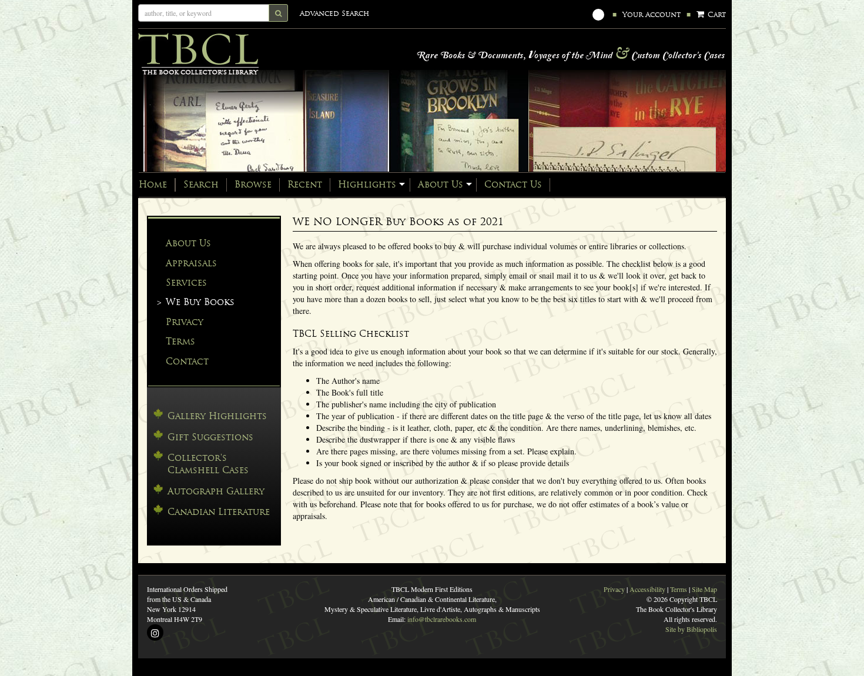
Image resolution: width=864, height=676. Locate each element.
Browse (253, 184)
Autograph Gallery (216, 491)
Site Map (704, 589)
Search (201, 184)
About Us (440, 184)
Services (186, 282)
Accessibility (647, 589)
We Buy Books (200, 301)
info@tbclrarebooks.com (441, 619)
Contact (187, 361)
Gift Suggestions (210, 437)
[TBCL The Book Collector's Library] (255, 54)
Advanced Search (334, 13)
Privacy (184, 321)
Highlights (367, 184)
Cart (715, 14)
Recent (304, 184)
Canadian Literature (219, 511)
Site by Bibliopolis (691, 629)
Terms (180, 341)
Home (153, 184)
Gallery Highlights (217, 415)
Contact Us (513, 184)
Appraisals (191, 263)
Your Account (651, 14)
